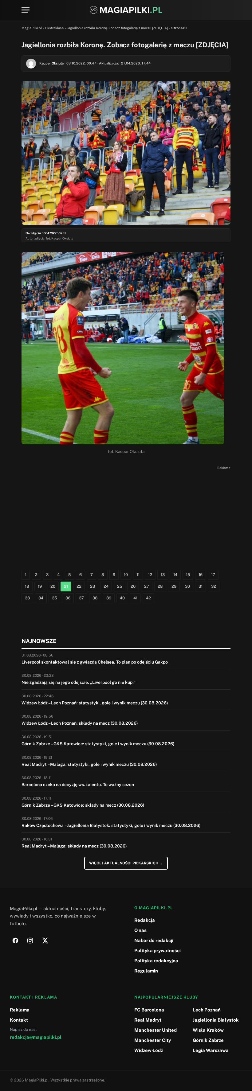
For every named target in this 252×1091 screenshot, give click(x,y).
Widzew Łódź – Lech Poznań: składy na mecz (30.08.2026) (80, 723)
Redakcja (144, 920)
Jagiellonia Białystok (216, 1020)
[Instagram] (30, 940)
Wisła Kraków (208, 1030)
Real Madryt (147, 1020)
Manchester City (152, 1040)
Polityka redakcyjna (156, 960)
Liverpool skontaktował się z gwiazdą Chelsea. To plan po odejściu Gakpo (95, 662)
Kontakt (19, 1020)
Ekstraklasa (54, 28)
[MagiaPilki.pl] (126, 10)
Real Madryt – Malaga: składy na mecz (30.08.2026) (74, 846)
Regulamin (146, 970)
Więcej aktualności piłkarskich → (126, 863)
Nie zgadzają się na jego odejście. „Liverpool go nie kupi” (79, 682)
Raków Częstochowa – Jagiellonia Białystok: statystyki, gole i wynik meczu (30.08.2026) (111, 825)
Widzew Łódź (148, 1050)
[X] (44, 940)
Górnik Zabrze (208, 1040)
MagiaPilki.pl (32, 28)
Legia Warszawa (211, 1050)
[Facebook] (15, 940)
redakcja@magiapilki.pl (35, 1037)
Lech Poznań (207, 1009)
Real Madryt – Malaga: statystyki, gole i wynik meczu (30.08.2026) (89, 764)
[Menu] (26, 10)
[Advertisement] (126, 515)
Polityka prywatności (157, 950)
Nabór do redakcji (153, 940)
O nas (140, 930)
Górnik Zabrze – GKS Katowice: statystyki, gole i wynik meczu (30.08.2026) (98, 743)
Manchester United (155, 1030)
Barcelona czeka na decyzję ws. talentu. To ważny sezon (78, 784)
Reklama (20, 1009)
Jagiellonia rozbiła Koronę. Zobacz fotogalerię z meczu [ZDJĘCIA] (117, 28)
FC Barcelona (149, 1009)
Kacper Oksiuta (51, 63)
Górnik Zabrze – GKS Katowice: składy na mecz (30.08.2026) (83, 805)
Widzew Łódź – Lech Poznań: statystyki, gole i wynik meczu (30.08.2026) (95, 702)
